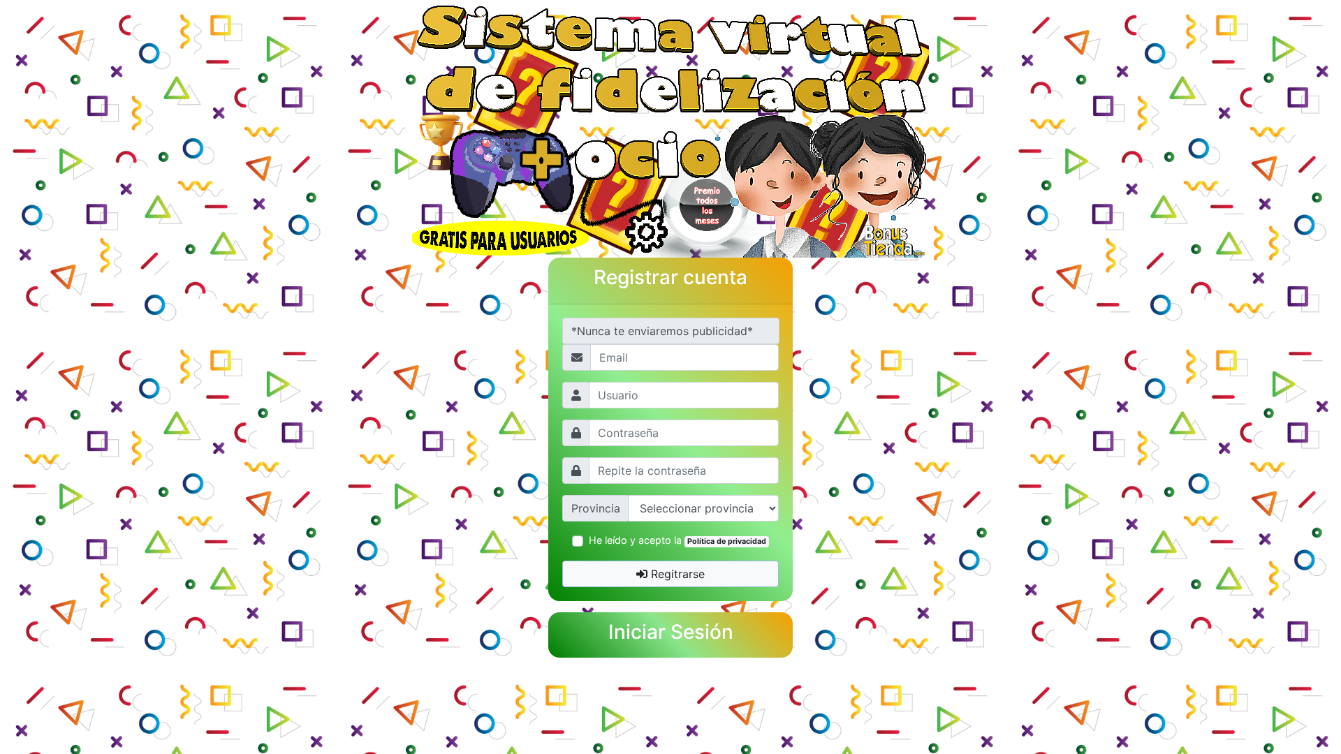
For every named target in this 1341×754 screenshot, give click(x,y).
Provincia (595, 508)
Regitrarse (676, 574)
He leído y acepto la (677, 540)
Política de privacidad (726, 541)
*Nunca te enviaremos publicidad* (662, 331)
